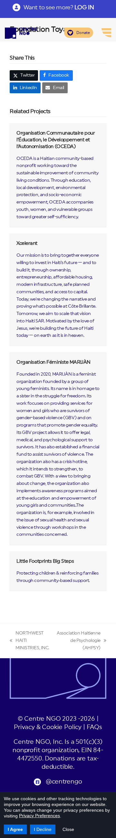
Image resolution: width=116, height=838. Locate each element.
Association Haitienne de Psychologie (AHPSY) (78, 641)
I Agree (15, 829)
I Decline (43, 829)
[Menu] (106, 32)
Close (68, 829)
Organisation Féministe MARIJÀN (53, 362)
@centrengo (64, 782)
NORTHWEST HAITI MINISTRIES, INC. (29, 641)
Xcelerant (26, 243)
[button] (24, 75)
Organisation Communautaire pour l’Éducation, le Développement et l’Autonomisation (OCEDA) (55, 140)
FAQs (94, 727)
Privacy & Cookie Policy (48, 727)
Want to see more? (59, 7)
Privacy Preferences (39, 815)
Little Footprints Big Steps (45, 561)
